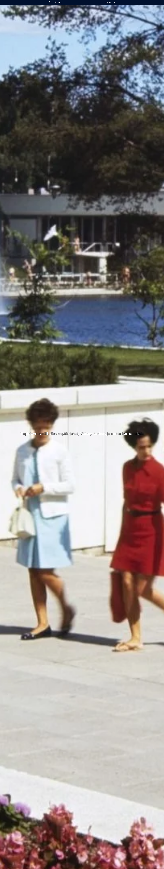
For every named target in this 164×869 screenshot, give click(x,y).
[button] (114, 2)
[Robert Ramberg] (56, 2)
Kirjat (110, 2)
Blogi (107, 2)
